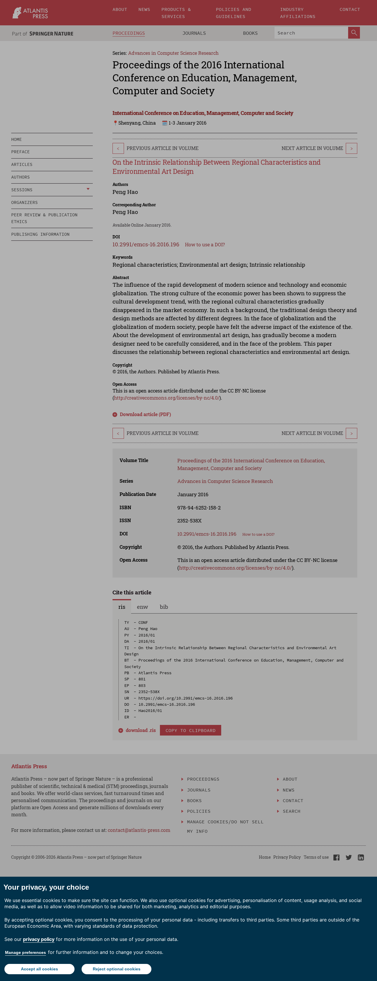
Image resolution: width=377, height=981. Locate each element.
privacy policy (38, 939)
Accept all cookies (39, 969)
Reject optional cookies (116, 969)
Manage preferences (25, 952)
